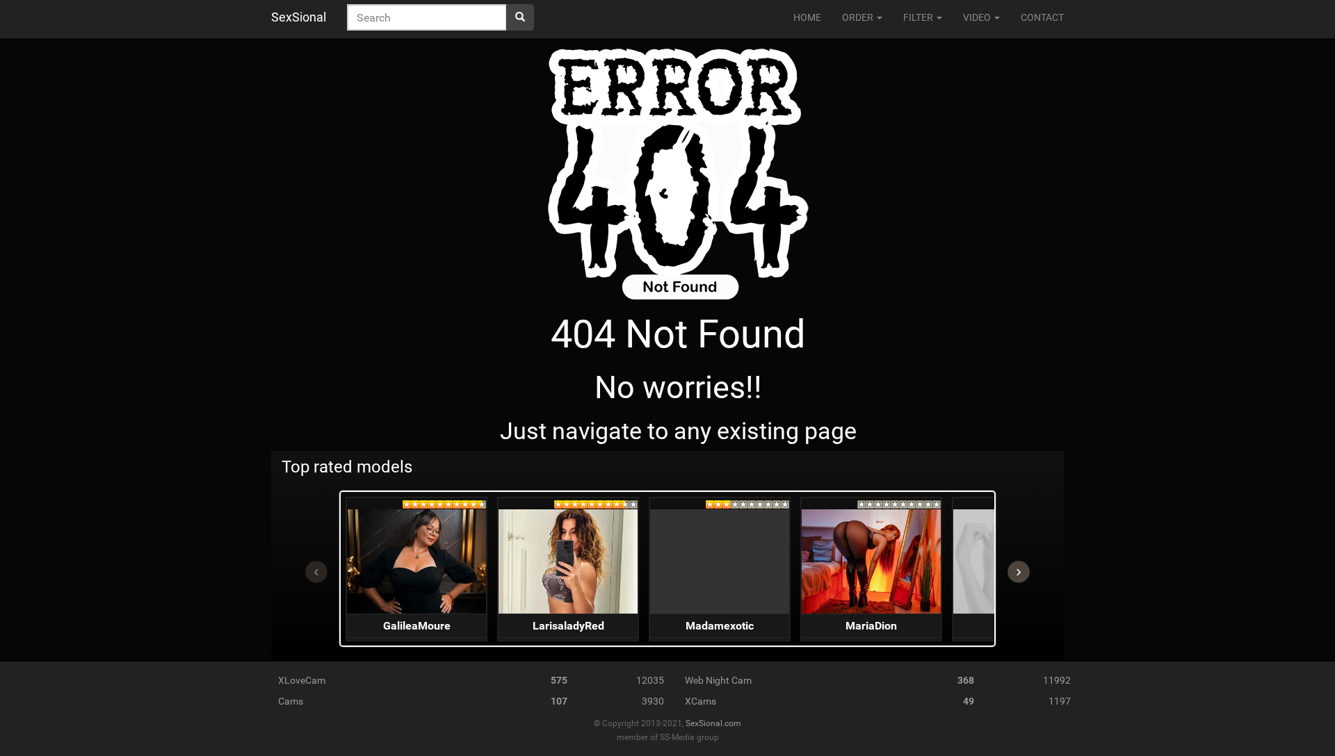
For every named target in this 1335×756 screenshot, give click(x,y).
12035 (650, 680)
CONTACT (1042, 17)
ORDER (858, 17)
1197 (1060, 701)
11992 (1057, 680)
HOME (807, 17)
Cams (290, 701)
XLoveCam (301, 680)
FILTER (919, 17)
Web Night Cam (718, 680)
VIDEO (978, 17)
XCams (700, 701)
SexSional (298, 17)
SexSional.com (713, 723)
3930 (653, 701)
